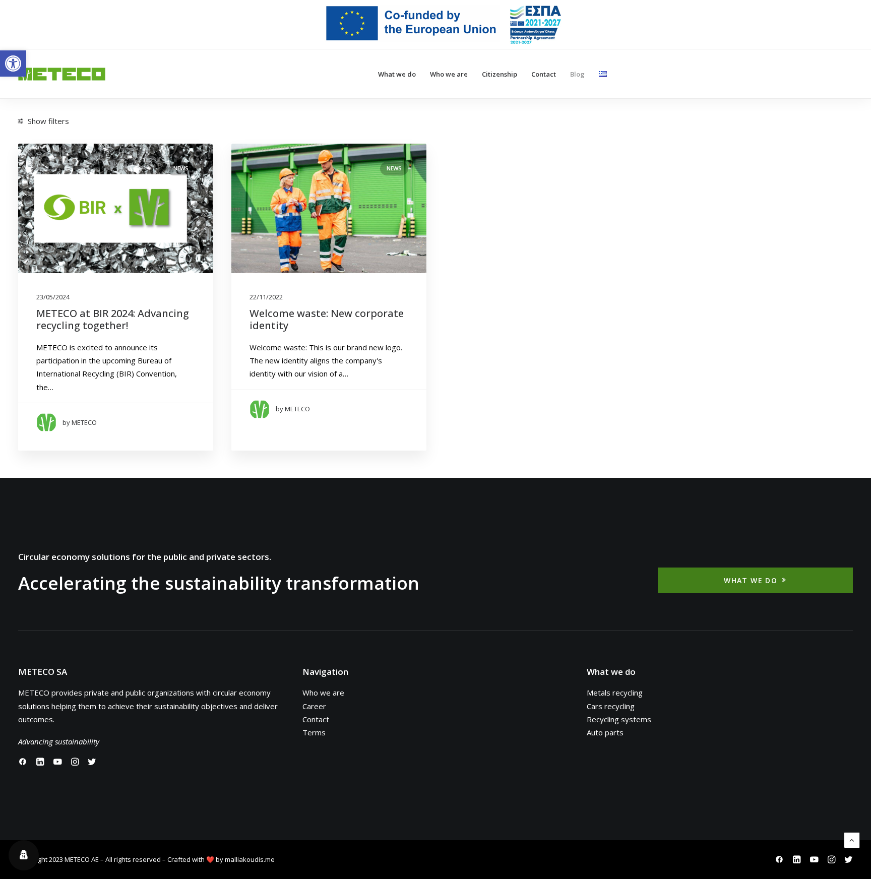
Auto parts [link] (605, 732)
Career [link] (314, 706)
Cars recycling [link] (611, 706)
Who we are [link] (449, 74)
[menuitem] (442, 24)
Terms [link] (314, 732)
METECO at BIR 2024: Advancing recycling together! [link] (112, 319)
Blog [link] (577, 74)
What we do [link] (397, 74)
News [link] (181, 168)
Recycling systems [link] (619, 719)
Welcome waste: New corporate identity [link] (327, 319)
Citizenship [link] (499, 74)
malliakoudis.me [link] (250, 859)
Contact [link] (543, 74)
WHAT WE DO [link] (750, 580)
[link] (13, 63)
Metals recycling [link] (615, 692)
